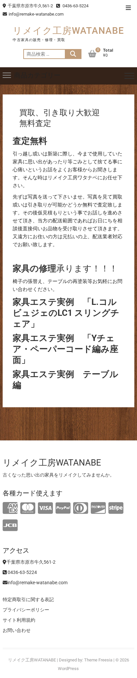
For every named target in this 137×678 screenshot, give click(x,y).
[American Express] (10, 508)
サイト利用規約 (19, 620)
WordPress (68, 668)
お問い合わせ (17, 630)
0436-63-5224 (75, 5)
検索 (73, 54)
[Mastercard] (27, 508)
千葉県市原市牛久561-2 (30, 5)
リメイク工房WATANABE (68, 30)
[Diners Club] (80, 508)
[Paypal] (63, 508)
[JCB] (10, 526)
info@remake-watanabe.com (36, 14)
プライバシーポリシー (26, 609)
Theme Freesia (98, 659)
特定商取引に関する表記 (28, 599)
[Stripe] (115, 508)
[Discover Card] (98, 508)
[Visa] (45, 508)
